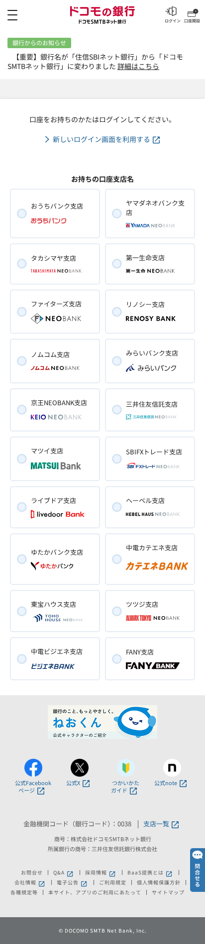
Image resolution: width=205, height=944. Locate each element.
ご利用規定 (112, 882)
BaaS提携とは (145, 872)
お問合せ (32, 872)
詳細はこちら (138, 66)
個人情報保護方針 (159, 882)
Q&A (59, 872)
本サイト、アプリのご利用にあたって (94, 892)
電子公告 (68, 882)
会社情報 (25, 882)
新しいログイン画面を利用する (101, 139)
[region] (102, 15)
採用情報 (96, 872)
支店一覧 (156, 824)
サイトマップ (168, 892)
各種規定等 (24, 892)
